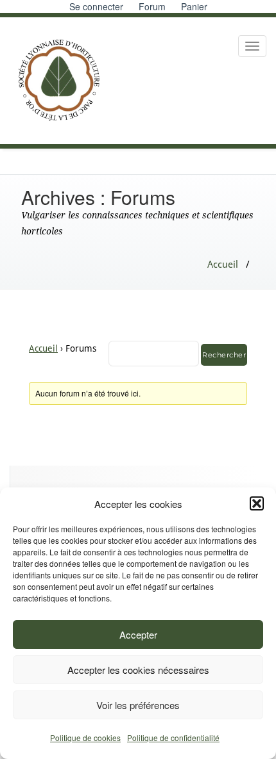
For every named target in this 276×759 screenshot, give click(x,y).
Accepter (138, 634)
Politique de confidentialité (173, 737)
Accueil (222, 264)
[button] (256, 503)
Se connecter (96, 6)
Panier (194, 6)
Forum (152, 6)
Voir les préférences (138, 705)
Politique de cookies (85, 737)
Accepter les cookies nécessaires (138, 669)
